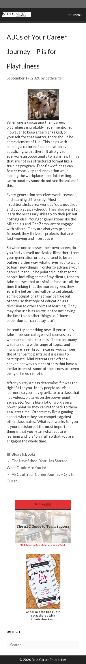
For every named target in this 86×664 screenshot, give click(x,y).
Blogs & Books (24, 454)
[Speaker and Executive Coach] (16, 15)
